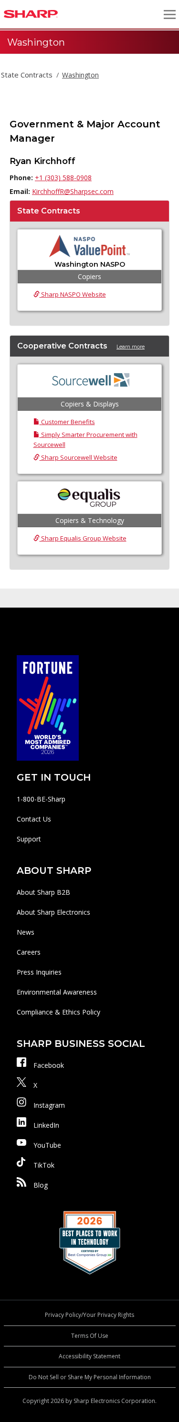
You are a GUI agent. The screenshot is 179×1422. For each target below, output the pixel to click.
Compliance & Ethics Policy (58, 1011)
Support (29, 838)
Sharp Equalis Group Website (83, 538)
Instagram (49, 1105)
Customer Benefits (67, 421)
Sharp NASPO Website (73, 294)
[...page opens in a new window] (48, 707)
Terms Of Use (89, 1336)
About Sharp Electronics (53, 912)
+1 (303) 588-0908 (63, 177)
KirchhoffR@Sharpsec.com (73, 191)
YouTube (47, 1145)
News (25, 932)
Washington (80, 74)
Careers (29, 952)
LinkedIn (46, 1125)
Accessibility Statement (89, 1356)
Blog (40, 1185)
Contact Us (34, 818)
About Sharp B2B (43, 892)
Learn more (130, 347)
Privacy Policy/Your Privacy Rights (89, 1315)
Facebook (48, 1065)
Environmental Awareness (57, 991)
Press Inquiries (39, 972)
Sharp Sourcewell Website (78, 457)
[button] (169, 14)
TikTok (43, 1165)
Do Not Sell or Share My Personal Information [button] (90, 1377)
